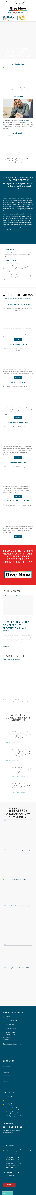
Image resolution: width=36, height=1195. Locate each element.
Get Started (11, 261)
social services (21, 157)
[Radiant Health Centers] (15, 17)
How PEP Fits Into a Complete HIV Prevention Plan (16, 625)
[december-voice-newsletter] (18, 678)
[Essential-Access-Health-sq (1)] (18, 891)
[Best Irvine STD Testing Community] (18, 919)
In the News (6, 630)
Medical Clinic (6, 1066)
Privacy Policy (6, 1037)
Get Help (10, 249)
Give (4, 1078)
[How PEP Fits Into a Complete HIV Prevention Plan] (18, 605)
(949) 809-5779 (12, 1029)
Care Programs (7, 1069)
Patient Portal (6, 1075)
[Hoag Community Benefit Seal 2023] (18, 981)
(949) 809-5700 (22, 13)
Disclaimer (5, 1039)
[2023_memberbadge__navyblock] (18, 954)
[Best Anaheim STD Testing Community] (18, 863)
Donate (9, 272)
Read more (6, 646)
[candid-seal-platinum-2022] (18, 833)
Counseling (6, 1072)
